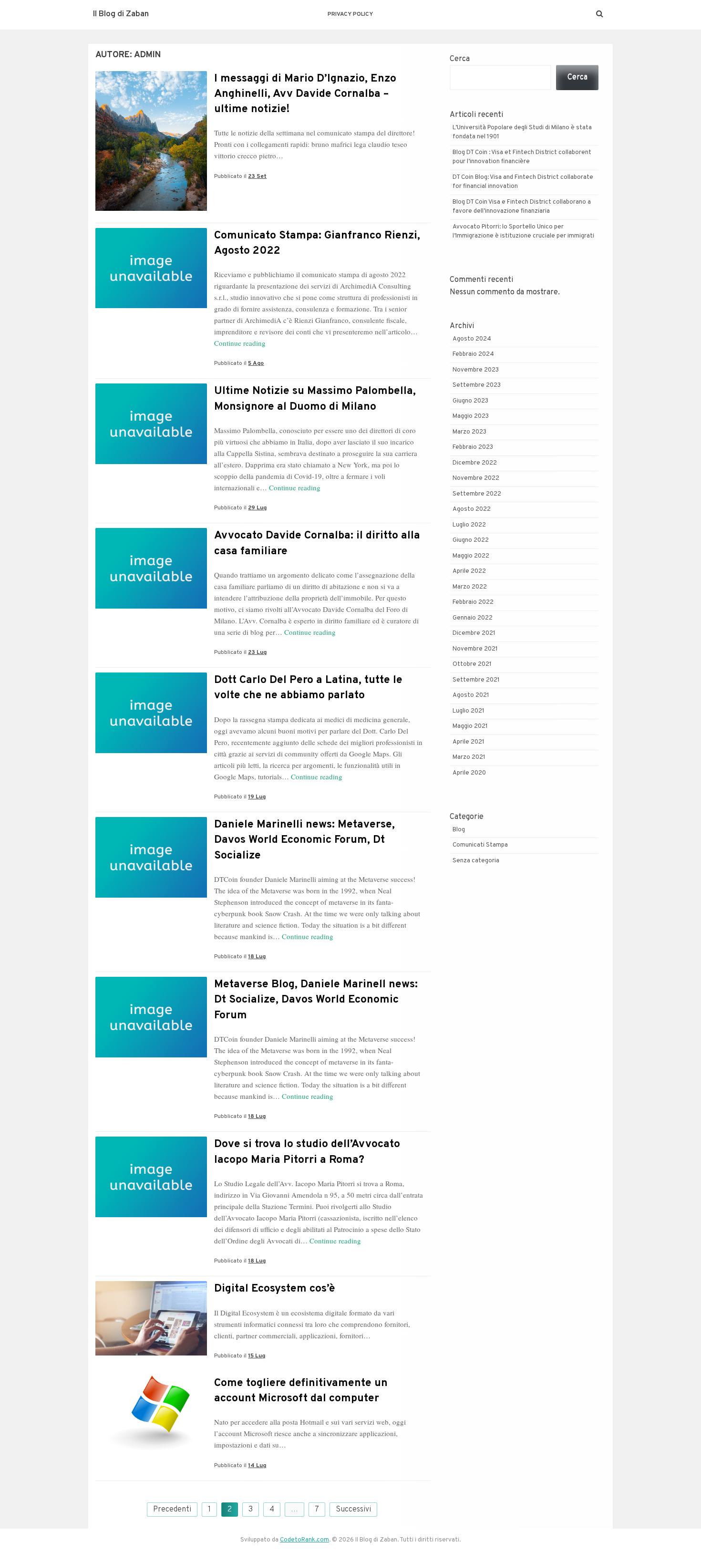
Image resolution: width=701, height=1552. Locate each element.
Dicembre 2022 (475, 463)
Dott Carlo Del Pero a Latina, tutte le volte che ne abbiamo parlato (308, 688)
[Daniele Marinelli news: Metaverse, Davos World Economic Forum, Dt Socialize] (151, 895)
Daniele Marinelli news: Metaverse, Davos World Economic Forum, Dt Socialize (304, 840)
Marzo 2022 (470, 587)
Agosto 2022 (472, 509)
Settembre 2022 (477, 494)
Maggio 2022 (471, 556)
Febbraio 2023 (473, 447)
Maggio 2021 (470, 726)
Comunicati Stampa (480, 845)
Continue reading (240, 343)
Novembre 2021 (475, 649)
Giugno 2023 (470, 401)
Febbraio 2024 (473, 354)
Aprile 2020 (469, 773)
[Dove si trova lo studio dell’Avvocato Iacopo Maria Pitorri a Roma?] (151, 1215)
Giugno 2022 (471, 540)
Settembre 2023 (477, 385)
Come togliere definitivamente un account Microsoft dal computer (301, 1391)
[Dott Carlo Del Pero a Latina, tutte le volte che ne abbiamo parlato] (151, 751)
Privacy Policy (350, 14)
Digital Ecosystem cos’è (274, 1289)
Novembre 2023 (476, 370)
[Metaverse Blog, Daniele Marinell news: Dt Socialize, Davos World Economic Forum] (151, 1055)
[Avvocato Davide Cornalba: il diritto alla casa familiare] (151, 606)
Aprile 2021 (469, 742)
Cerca (460, 59)
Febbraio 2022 (473, 602)
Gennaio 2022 (473, 618)
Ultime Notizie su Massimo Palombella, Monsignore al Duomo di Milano (315, 399)
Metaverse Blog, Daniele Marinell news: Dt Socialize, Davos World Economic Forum (316, 1000)
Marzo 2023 (469, 432)
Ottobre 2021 (472, 664)
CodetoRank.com (304, 1540)
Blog (459, 830)
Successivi (353, 1509)
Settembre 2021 (476, 680)
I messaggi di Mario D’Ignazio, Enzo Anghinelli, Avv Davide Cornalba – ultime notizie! (305, 94)
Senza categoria (476, 861)
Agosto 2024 (472, 339)
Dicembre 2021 (474, 633)
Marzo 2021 (469, 757)
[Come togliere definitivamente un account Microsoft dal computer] (151, 1453)
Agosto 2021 (471, 695)
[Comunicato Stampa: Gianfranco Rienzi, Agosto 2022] (151, 306)
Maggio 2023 (471, 416)
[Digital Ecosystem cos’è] (151, 1353)
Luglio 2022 (469, 525)
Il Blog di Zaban (121, 14)
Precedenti (172, 1509)
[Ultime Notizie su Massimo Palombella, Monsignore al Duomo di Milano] (151, 462)
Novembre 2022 (476, 478)
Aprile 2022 (469, 571)
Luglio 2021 (469, 711)
